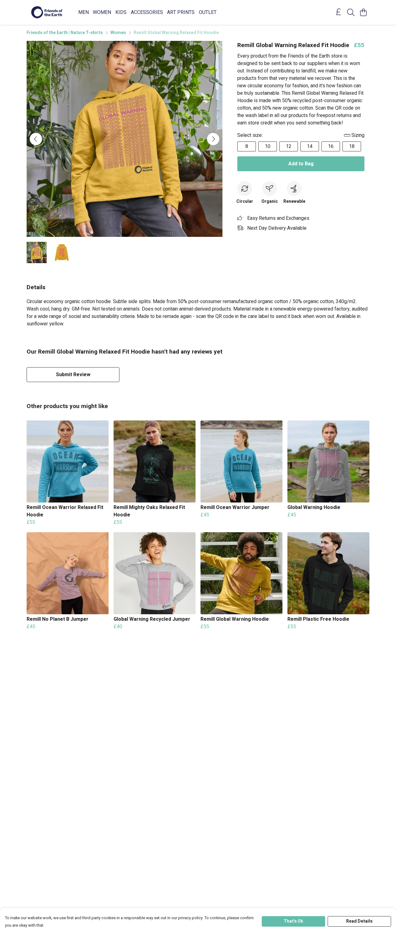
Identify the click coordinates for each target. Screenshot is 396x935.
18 (352, 146)
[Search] (351, 12)
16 (331, 146)
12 (288, 146)
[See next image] (213, 139)
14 (309, 146)
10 (267, 146)
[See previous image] (36, 139)
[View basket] (363, 12)
